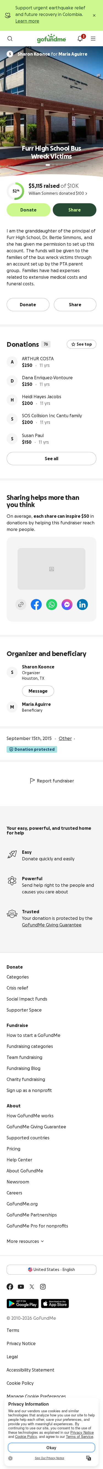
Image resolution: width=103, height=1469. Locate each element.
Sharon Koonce (38, 666)
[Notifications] (79, 38)
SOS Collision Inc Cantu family (52, 415)
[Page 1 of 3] (48, 165)
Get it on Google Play (23, 1303)
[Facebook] (36, 604)
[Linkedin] (82, 604)
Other (65, 738)
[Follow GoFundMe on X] (31, 1286)
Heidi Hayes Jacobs (41, 396)
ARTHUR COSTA (38, 358)
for (52, 54)
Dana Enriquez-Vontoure (47, 377)
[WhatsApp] (51, 604)
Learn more (27, 20)
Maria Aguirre (36, 704)
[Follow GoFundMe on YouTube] (20, 1286)
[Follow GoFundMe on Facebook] (9, 1286)
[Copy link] (20, 604)
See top (84, 344)
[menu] (93, 38)
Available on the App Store (55, 1303)
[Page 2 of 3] (53, 165)
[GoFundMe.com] (51, 39)
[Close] (94, 15)
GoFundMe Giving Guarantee (52, 924)
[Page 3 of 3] (57, 165)
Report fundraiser (55, 780)
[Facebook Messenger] (67, 604)
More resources (23, 1241)
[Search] (9, 38)
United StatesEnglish (54, 1269)
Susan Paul (33, 435)
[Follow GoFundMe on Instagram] (42, 1286)
